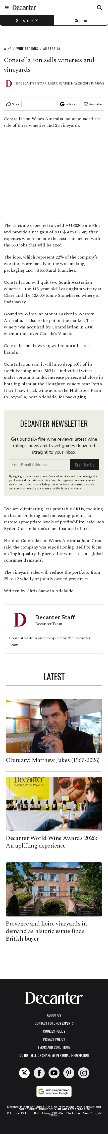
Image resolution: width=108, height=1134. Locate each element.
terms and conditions (54, 1047)
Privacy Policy (54, 1039)
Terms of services (59, 476)
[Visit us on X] (24, 1072)
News (99, 83)
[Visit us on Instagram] (83, 1072)
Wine (7, 48)
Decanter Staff (33, 83)
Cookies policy (54, 1031)
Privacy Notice (40, 480)
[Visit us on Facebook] (39, 1072)
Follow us (71, 104)
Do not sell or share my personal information (54, 1055)
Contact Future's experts (54, 1023)
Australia (51, 48)
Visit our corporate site (72, 1109)
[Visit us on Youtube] (54, 1072)
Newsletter (95, 104)
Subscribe (25, 20)
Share (15, 104)
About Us (54, 1015)
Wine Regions (27, 48)
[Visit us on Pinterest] (68, 1072)
